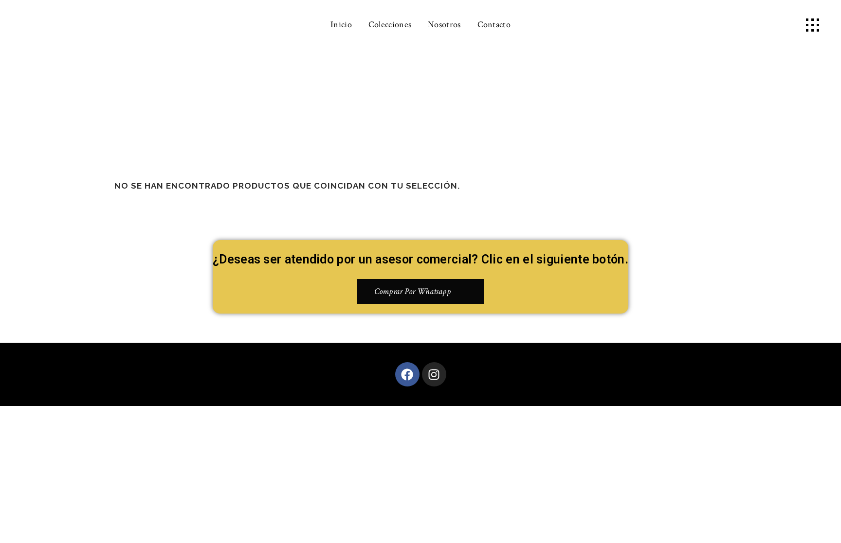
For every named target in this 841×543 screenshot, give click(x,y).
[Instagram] (434, 374)
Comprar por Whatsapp (412, 291)
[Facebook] (407, 374)
